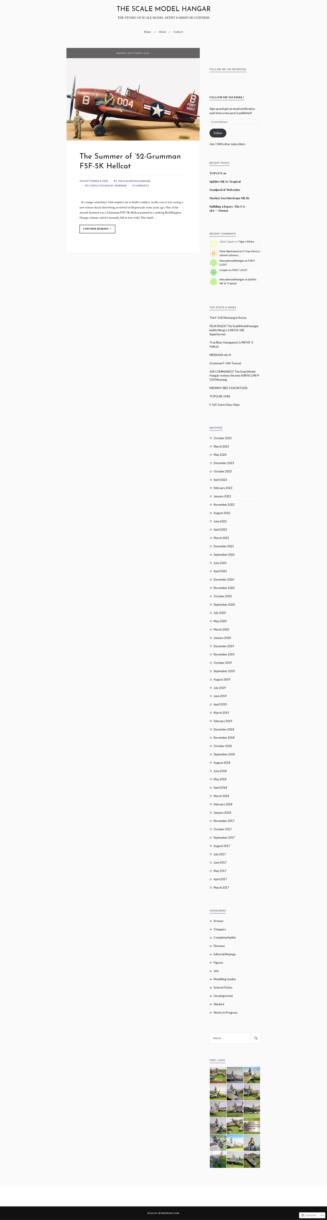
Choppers (220, 929)
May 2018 (220, 779)
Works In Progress (226, 1012)
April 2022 (220, 529)
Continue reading (94, 230)
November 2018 (224, 737)
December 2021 (224, 546)
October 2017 (223, 829)
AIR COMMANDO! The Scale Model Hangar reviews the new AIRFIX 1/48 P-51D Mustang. (234, 376)
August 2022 (222, 513)
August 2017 (222, 846)
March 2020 (221, 629)
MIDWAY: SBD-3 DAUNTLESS (228, 388)
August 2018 (222, 762)
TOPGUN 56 (217, 173)
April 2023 (220, 479)
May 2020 (220, 621)
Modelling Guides (225, 979)
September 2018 (224, 754)
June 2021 (220, 563)
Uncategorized (223, 996)
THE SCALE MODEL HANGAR (163, 9)
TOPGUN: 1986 (219, 396)
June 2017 (220, 862)
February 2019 (223, 721)
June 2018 (220, 771)
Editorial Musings (225, 954)
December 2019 (224, 646)
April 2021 (220, 571)
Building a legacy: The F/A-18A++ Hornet (227, 208)
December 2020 (224, 579)
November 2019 (224, 654)
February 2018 (223, 804)
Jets (216, 971)
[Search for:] (235, 1038)
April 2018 (220, 787)
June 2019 (220, 696)
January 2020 (222, 638)
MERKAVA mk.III (220, 355)
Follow (218, 133)
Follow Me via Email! (226, 97)
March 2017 (221, 887)
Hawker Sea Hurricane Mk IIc (229, 198)
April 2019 (220, 704)
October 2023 (223, 471)
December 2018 (224, 729)
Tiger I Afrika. (246, 241)
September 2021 (224, 554)
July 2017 (220, 854)
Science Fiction (223, 987)
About (162, 31)
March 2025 (221, 446)
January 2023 (222, 496)
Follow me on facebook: (228, 69)
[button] (217, 1075)
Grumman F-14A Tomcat (225, 363)
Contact (178, 31)
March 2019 (221, 712)
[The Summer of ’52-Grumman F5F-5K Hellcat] (133, 139)
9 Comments (140, 185)
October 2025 (223, 438)
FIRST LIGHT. (240, 270)
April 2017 (220, 879)
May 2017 (220, 871)
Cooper (223, 270)
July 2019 (220, 688)
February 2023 (223, 488)
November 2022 (224, 504)
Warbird (121, 185)
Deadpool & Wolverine (224, 190)
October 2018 (223, 746)
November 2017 (224, 821)
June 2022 (220, 521)
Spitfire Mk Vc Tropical (225, 181)
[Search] (255, 1038)
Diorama (219, 946)
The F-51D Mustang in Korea (227, 317)
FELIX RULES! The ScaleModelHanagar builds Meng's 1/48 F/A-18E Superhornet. (234, 330)
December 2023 (224, 463)
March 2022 (221, 538)
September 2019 (224, 671)
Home (147, 31)
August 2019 (222, 679)
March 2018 (221, 796)
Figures (218, 962)
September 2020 (224, 604)
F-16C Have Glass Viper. (224, 404)
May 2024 (220, 454)
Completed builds (101, 185)
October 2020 (223, 596)
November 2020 (224, 588)
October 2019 (223, 662)
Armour (219, 921)
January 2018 (222, 812)
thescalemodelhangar (134, 181)
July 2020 (220, 613)
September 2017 (224, 837)
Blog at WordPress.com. (163, 1213)
